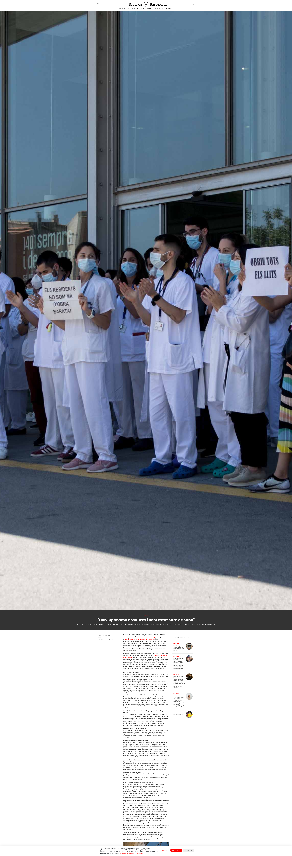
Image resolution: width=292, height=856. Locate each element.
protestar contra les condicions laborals (143, 638)
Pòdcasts (135, 8)
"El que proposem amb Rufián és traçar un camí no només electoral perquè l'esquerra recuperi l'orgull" (178, 701)
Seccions (127, 8)
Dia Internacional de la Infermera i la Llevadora (139, 639)
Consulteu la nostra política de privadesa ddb (131, 853)
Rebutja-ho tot (188, 850)
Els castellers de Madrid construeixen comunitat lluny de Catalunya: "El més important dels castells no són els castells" (178, 663)
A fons (119, 8)
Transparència (168, 8)
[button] (97, 4)
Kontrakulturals (178, 714)
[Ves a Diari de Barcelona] (146, 4)
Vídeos (143, 8)
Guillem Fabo (103, 634)
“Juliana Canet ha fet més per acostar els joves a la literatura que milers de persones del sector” (179, 682)
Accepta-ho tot (176, 850)
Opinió (150, 8)
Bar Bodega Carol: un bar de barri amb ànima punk (178, 648)
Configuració (164, 850)
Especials (158, 8)
